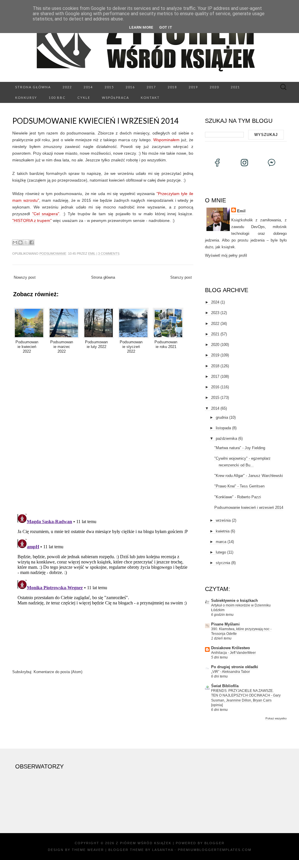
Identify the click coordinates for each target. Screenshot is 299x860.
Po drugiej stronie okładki (234, 667)
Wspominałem (166, 139)
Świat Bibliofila (225, 686)
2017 (151, 87)
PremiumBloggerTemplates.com (214, 850)
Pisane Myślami (225, 624)
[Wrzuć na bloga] (20, 242)
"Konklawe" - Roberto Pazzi (237, 497)
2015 (109, 87)
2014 (88, 87)
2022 (67, 87)
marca (221, 542)
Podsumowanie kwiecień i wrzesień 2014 (95, 120)
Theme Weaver (88, 850)
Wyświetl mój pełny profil (226, 255)
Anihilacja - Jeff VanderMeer (233, 653)
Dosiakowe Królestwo (230, 648)
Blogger (214, 843)
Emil (91, 253)
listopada (223, 428)
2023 (215, 313)
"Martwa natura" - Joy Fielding (239, 448)
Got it (165, 27)
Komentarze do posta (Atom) (58, 672)
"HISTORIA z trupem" (32, 220)
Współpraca (115, 97)
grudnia (222, 417)
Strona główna (33, 87)
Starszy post (181, 277)
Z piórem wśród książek (143, 843)
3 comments (108, 253)
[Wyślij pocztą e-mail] (15, 242)
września (223, 520)
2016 (130, 87)
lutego (221, 552)
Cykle (83, 97)
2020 (214, 87)
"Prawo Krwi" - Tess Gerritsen (239, 486)
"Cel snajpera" (46, 213)
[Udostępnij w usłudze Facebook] (31, 242)
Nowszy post (25, 277)
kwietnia (223, 531)
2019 (193, 87)
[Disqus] (102, 433)
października (226, 438)
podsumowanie (52, 253)
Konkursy (26, 97)
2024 (215, 302)
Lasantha (162, 850)
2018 (172, 87)
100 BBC (57, 97)
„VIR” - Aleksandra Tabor (230, 672)
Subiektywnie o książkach (234, 600)
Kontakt (150, 97)
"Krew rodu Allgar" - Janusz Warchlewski (248, 475)
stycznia (223, 563)
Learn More (141, 27)
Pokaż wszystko (276, 718)
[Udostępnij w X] (26, 242)
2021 (235, 87)
